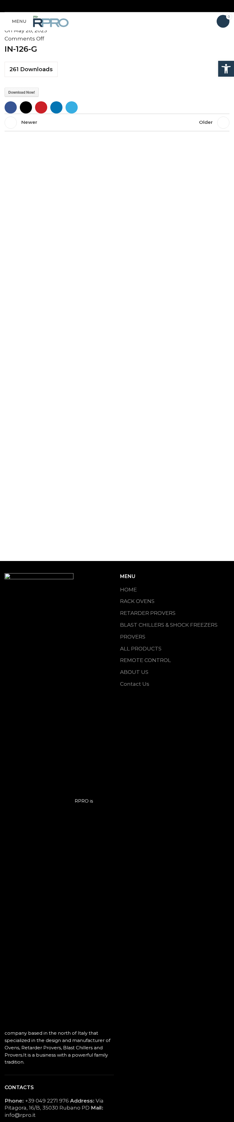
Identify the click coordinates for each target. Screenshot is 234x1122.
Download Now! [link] (21, 92)
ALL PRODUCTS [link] (140, 649)
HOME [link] (128, 590)
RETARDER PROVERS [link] (148, 613)
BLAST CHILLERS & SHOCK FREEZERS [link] (169, 625)
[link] (226, 69)
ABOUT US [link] (134, 672)
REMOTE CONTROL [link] (145, 660)
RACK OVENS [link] (137, 601)
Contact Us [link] (134, 684)
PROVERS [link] (132, 637)
